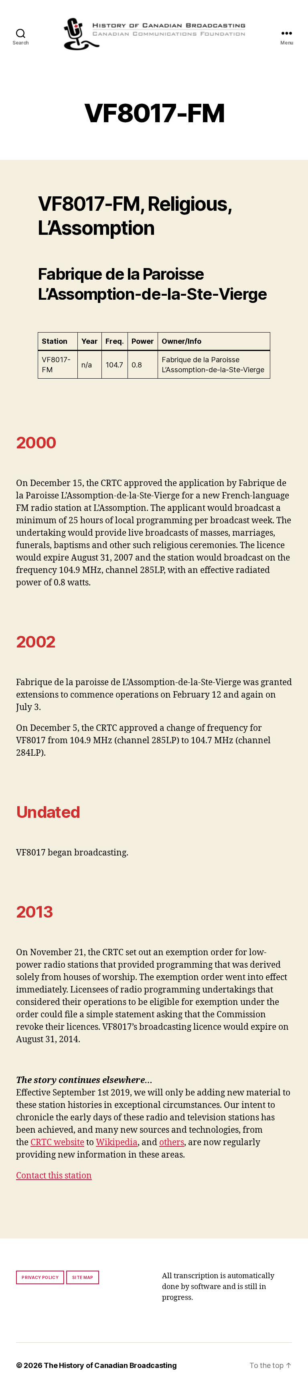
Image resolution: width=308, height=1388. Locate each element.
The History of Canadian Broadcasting (110, 1365)
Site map (82, 1277)
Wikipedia (117, 1142)
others (171, 1142)
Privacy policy (40, 1277)
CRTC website (57, 1142)
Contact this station (54, 1175)
